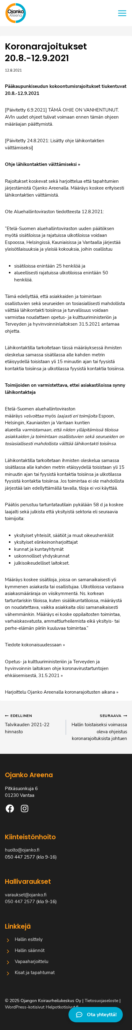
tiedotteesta (69, 212)
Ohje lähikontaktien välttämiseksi (41, 164)
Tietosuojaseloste (101, 1001)
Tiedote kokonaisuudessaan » (35, 645)
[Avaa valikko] (122, 13)
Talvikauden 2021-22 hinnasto (27, 724)
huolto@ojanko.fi (22, 850)
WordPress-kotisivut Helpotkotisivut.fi (42, 1007)
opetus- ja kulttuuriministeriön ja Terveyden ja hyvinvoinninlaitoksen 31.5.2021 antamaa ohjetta (62, 324)
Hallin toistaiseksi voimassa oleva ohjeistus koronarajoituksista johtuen (99, 727)
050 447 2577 (20, 902)
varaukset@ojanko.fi (25, 895)
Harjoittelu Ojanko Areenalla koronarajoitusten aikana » (61, 692)
